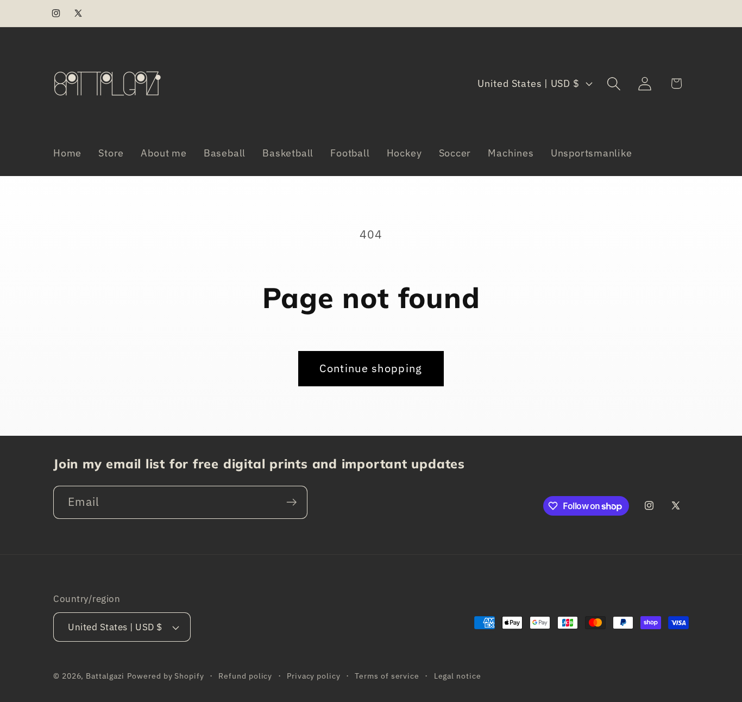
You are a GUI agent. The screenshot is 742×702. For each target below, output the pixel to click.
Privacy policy (314, 675)
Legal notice (457, 675)
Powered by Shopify (165, 675)
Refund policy (245, 675)
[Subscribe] (291, 502)
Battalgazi (105, 675)
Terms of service (387, 675)
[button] (614, 83)
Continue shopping (370, 368)
